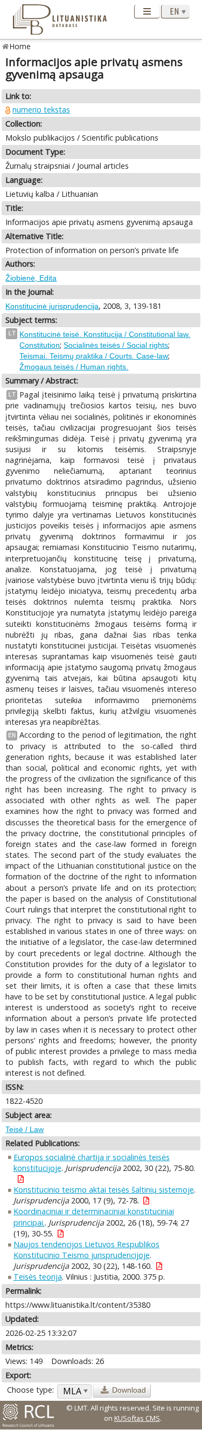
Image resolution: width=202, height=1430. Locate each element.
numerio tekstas (41, 109)
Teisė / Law (24, 1129)
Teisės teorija (37, 1277)
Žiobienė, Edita (31, 278)
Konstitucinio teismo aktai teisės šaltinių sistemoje (103, 1189)
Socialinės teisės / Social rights (116, 345)
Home (20, 46)
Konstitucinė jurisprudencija (52, 306)
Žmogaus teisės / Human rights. (73, 366)
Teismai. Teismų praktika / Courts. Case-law (93, 356)
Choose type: (30, 1390)
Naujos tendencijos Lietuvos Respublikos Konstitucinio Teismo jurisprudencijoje (86, 1249)
